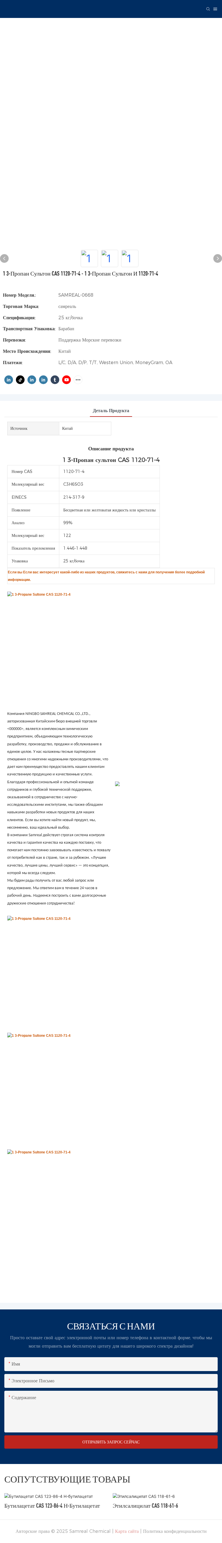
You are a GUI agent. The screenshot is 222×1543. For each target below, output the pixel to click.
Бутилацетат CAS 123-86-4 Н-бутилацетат (52, 1505)
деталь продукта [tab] (111, 410)
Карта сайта (127, 1531)
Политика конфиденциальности (175, 1531)
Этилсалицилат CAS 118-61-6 (145, 1505)
